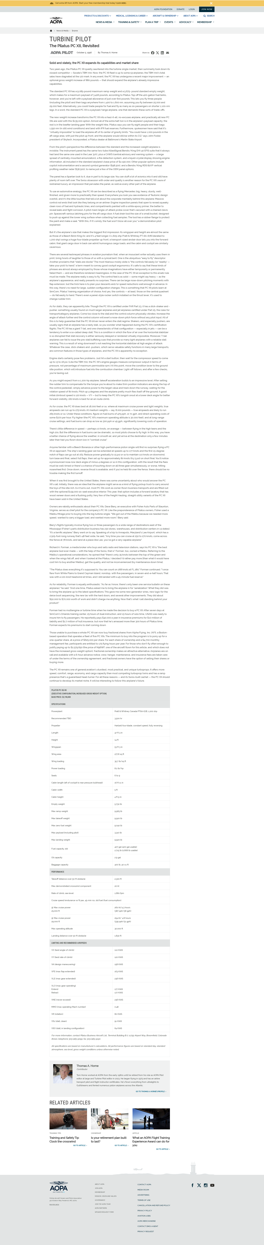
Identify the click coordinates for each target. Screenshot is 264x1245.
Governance (100, 1200)
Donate (180, 9)
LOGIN (192, 9)
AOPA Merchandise (147, 1221)
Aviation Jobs (144, 1216)
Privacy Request (146, 1231)
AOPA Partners (101, 1208)
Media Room (143, 1190)
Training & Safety (129, 22)
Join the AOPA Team (103, 1204)
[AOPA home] (56, 23)
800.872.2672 (54, 1205)
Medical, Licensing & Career (130, 16)
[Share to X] (157, 53)
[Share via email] (167, 53)
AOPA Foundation (163, 9)
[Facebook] (193, 1185)
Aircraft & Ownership (164, 16)
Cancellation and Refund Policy (154, 1205)
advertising (143, 1195)
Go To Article (79, 1145)
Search (210, 16)
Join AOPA (98, 1188)
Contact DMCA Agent (148, 1226)
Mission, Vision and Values (105, 1196)
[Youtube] (212, 1185)
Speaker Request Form (104, 1212)
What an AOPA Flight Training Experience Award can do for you (151, 1141)
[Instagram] (207, 1185)
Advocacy (185, 22)
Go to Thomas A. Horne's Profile (150, 1091)
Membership (204, 22)
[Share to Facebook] (152, 53)
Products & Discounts (96, 16)
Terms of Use (144, 1200)
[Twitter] (200, 1185)
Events (169, 22)
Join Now (206, 9)
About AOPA (189, 16)
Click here (121, 3)
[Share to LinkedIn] (162, 53)
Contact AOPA (144, 1184)
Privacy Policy (145, 1211)
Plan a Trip (152, 22)
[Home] (53, 30)
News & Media (104, 22)
